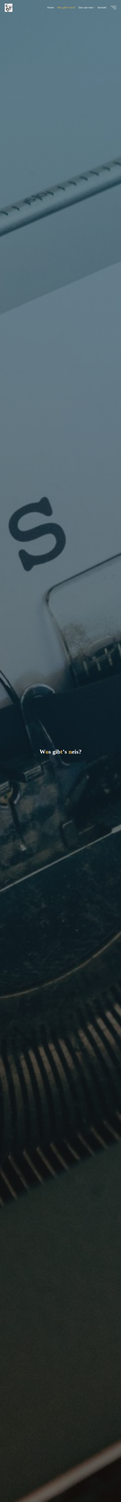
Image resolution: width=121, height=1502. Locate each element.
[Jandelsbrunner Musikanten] (8, 7)
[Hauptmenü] (113, 7)
